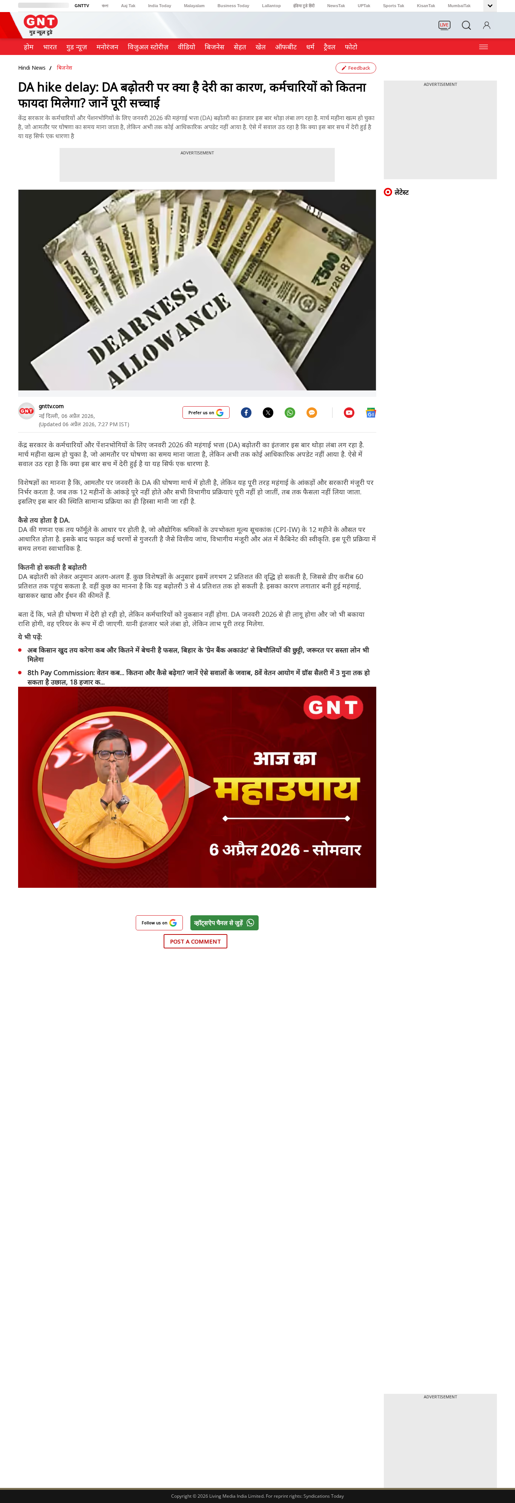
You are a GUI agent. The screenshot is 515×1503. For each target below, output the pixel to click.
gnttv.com (51, 406)
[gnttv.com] (26, 411)
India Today (159, 5)
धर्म (310, 46)
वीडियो (186, 46)
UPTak (364, 5)
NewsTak (336, 5)
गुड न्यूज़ (76, 46)
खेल (261, 46)
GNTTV (82, 5)
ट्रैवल (330, 46)
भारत (50, 46)
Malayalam (194, 5)
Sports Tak (393, 5)
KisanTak (426, 5)
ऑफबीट (286, 46)
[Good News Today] (41, 33)
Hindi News (32, 67)
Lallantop (271, 5)
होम (29, 46)
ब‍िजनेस (214, 46)
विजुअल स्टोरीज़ (148, 46)
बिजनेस (64, 67)
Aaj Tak (128, 5)
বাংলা (105, 5)
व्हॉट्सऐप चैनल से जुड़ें (218, 923)
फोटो (351, 46)
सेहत (240, 46)
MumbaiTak (459, 5)
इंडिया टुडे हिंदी (303, 5)
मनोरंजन (107, 46)
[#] (268, 412)
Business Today (233, 5)
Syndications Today (323, 1496)
